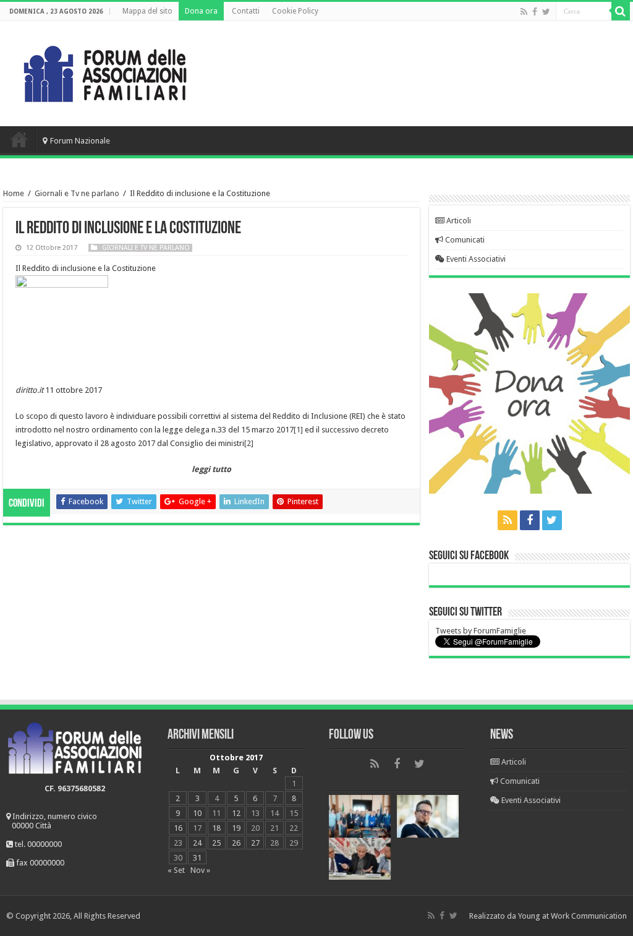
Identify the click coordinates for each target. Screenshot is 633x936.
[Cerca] (620, 11)
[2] (248, 443)
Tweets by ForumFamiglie (480, 630)
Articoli (457, 220)
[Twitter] (546, 11)
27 (255, 843)
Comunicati (464, 239)
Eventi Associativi (475, 259)
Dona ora (201, 11)
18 (216, 828)
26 (236, 843)
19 (236, 828)
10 (197, 813)
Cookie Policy (295, 11)
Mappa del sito (147, 11)
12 (236, 813)
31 (197, 857)
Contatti (246, 11)
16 (178, 828)
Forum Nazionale (80, 140)
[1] (298, 429)
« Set (176, 870)
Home (19, 139)
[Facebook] (534, 11)
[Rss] (524, 11)
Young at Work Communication (572, 916)
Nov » (200, 870)
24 (197, 843)
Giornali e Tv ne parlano (77, 193)
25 (216, 843)
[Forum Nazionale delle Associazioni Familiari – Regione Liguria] (105, 71)
